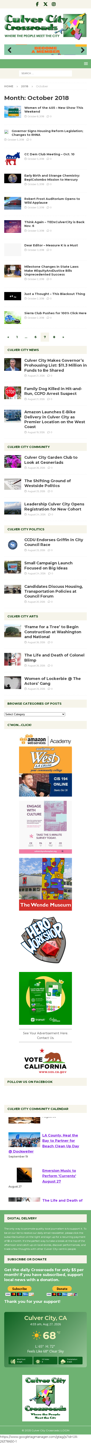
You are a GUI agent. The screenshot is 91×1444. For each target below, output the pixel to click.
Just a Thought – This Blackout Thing (54, 294)
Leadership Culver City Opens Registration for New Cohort (54, 506)
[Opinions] (12, 249)
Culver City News (23, 350)
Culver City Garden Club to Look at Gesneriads (50, 460)
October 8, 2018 (36, 116)
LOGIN (65, 1430)
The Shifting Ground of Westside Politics (47, 483)
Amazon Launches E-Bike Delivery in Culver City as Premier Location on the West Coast (54, 419)
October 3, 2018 (36, 207)
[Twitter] (45, 4)
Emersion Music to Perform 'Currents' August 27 (59, 1186)
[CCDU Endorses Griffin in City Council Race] (12, 544)
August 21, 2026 (36, 375)
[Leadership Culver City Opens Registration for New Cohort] (12, 508)
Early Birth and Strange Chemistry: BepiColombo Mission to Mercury (52, 177)
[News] (6, 131)
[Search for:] (45, 73)
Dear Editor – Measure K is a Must (51, 245)
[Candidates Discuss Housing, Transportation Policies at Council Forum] (12, 590)
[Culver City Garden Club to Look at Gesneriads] (12, 461)
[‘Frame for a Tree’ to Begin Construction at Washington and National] (12, 631)
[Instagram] (54, 4)
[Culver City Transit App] (45, 1022)
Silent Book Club (57, 1122)
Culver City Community (28, 447)
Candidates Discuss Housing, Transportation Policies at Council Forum (53, 591)
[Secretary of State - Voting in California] (45, 1071)
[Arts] (12, 112)
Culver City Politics (25, 529)
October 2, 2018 (36, 279)
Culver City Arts (22, 616)
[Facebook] (37, 4)
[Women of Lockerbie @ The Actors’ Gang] (12, 682)
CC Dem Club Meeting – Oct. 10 (49, 154)
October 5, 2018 (16, 139)
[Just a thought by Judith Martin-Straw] (12, 296)
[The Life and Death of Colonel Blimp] (12, 659)
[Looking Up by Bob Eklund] (12, 178)
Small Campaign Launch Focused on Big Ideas (48, 565)
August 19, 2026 (36, 432)
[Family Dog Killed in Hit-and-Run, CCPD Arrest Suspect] (12, 392)
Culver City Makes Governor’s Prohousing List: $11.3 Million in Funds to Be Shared (55, 365)
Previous (9, 50)
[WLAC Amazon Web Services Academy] (45, 794)
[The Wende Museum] (45, 908)
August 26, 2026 (36, 467)
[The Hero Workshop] (45, 965)
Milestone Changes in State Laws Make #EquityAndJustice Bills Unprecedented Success (51, 270)
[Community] (12, 158)
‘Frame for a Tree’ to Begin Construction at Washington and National (52, 632)
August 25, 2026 (36, 491)
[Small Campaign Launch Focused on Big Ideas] (12, 567)
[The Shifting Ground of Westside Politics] (12, 484)
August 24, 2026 (37, 514)
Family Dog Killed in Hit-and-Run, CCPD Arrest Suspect (53, 391)
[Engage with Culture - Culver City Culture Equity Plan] (45, 851)
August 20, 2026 (36, 601)
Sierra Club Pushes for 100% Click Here (55, 313)
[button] (85, 63)
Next (81, 50)
